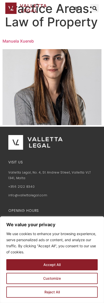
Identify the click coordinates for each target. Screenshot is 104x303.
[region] (52, 259)
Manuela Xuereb (18, 41)
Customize (52, 278)
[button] (76, 8)
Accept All (52, 264)
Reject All (52, 292)
